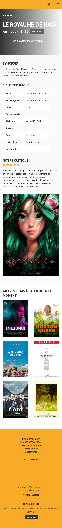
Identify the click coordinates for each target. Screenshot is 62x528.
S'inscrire (31, 517)
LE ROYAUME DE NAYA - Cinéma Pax (31, 480)
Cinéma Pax (15, 4)
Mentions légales (31, 494)
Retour (8, 16)
